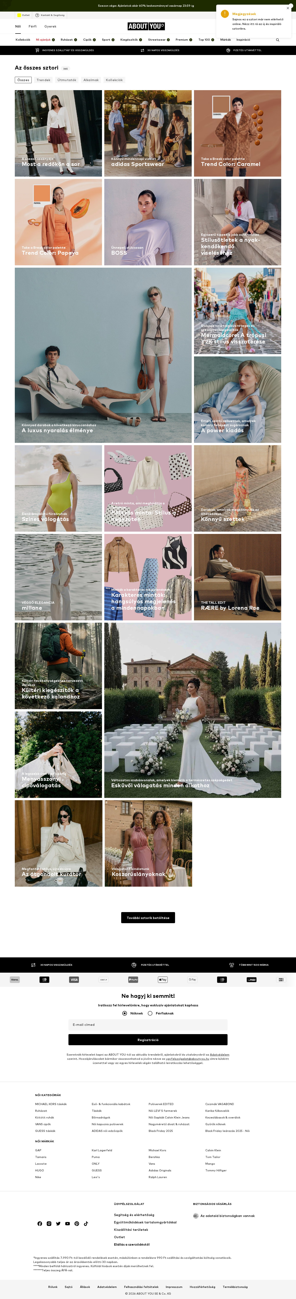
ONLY (95, 1163)
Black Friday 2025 (161, 1131)
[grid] (148, 489)
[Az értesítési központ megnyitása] (252, 26)
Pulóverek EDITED (161, 1104)
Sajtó (69, 1287)
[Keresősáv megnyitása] (276, 40)
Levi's (96, 1177)
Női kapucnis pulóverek (107, 1124)
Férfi (33, 26)
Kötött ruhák (44, 1117)
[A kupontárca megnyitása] (226, 26)
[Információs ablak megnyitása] (291, 5)
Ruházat (41, 1110)
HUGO (39, 1170)
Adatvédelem (219, 1054)
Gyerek (50, 26)
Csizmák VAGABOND (219, 1104)
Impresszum (174, 1287)
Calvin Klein (213, 1150)
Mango (210, 1163)
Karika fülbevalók (217, 1110)
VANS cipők (43, 1124)
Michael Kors (157, 1150)
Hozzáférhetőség (202, 1287)
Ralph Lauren (158, 1177)
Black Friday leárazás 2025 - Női (227, 1131)
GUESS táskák (45, 1131)
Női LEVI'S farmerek (163, 1110)
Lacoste (41, 1163)
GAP (38, 1150)
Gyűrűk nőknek (215, 1124)
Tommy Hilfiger (216, 1170)
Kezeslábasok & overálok (222, 1117)
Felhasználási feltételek (141, 1287)
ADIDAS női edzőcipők (107, 1131)
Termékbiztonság (235, 1287)
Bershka (154, 1157)
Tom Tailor (212, 1157)
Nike (38, 1177)
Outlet (26, 15)
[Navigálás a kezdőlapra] (60, 1206)
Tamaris (40, 1157)
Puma (96, 1157)
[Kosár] (278, 26)
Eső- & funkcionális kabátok (111, 1104)
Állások (85, 1287)
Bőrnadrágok (101, 1117)
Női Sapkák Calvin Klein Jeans (169, 1117)
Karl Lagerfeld (102, 1150)
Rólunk (52, 1287)
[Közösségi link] (40, 1223)
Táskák (97, 1110)
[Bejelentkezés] (239, 26)
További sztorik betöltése (148, 918)
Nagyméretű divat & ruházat (169, 1124)
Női (18, 26)
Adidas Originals (160, 1170)
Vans (152, 1163)
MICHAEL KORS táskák (51, 1104)
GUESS (97, 1170)
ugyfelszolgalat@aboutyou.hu (187, 1058)
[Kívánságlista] (265, 26)
